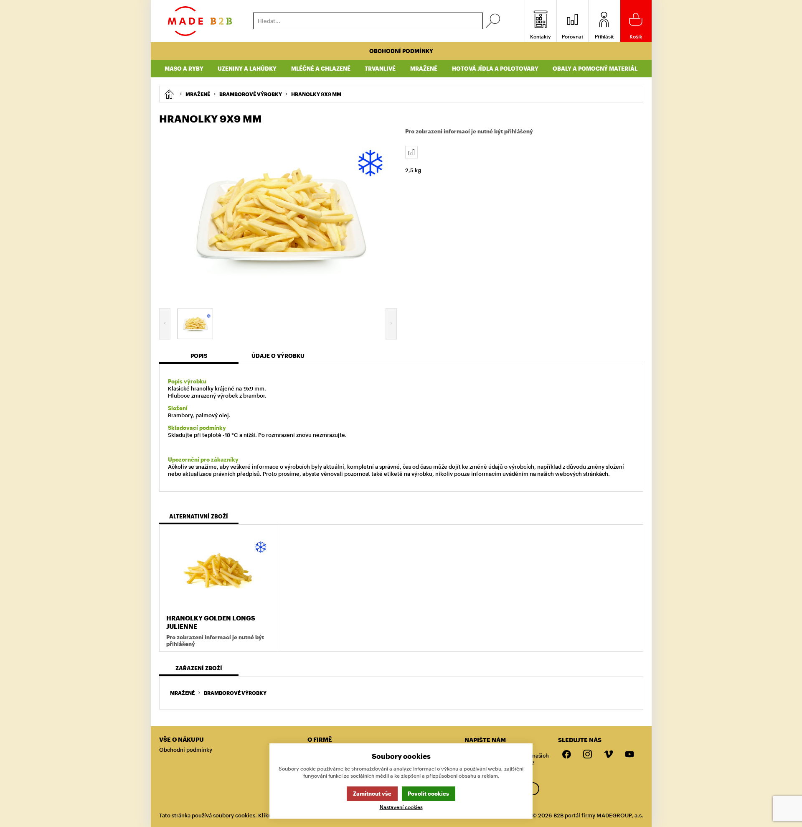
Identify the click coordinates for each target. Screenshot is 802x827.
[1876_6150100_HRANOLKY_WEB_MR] (278, 215)
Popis (198, 355)
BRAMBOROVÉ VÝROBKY (235, 693)
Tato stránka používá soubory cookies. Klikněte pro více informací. (244, 815)
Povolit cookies (428, 793)
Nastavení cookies (401, 807)
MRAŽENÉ (182, 693)
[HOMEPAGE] (169, 94)
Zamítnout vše (372, 793)
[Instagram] (587, 754)
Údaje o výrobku (278, 355)
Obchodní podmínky (401, 51)
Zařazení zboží (198, 668)
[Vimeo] (608, 754)
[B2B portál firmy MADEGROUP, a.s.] (200, 21)
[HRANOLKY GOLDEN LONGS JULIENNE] (219, 570)
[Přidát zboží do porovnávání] (411, 152)
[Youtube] (629, 754)
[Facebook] (567, 754)
